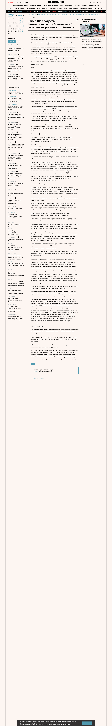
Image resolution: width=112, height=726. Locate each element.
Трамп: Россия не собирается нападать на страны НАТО (15, 300)
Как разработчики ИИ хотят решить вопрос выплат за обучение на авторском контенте (16, 59)
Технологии (55, 5)
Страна (65, 8)
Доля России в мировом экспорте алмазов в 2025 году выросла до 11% (15, 100)
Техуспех (97, 8)
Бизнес (26, 5)
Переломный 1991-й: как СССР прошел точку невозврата (53, 14)
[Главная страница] (56, 2)
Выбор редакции (32, 14)
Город (38, 8)
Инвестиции (47, 5)
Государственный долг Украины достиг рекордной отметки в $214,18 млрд (16, 318)
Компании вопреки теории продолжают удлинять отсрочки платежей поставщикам (15, 176)
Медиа (62, 5)
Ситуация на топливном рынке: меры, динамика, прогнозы (86, 14)
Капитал (59, 8)
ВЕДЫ (11, 8)
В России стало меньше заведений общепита (14, 86)
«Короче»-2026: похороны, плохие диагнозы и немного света (15, 185)
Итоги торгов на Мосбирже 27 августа (15, 240)
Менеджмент (92, 5)
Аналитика (53, 8)
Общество (84, 5)
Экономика (33, 5)
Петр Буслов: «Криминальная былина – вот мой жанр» (15, 193)
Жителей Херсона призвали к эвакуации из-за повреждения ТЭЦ (16, 232)
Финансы (39, 5)
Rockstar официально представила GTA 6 (14, 225)
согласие (44, 723)
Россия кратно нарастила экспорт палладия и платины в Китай (15, 167)
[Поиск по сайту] (94, 2)
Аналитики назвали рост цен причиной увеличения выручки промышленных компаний (15, 136)
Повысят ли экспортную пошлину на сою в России (15, 92)
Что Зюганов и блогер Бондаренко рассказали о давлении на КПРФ (15, 78)
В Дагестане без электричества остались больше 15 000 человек (15, 216)
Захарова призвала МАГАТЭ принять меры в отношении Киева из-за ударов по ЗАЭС (16, 283)
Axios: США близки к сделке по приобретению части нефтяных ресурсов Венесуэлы (16, 248)
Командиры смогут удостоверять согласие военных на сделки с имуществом (14, 309)
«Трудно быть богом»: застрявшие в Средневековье (14, 201)
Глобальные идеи (18, 5)
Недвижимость (69, 5)
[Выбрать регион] (91, 2)
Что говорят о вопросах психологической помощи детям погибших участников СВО (16, 117)
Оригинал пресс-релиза (37, 378)
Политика (77, 5)
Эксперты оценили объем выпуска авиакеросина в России (15, 107)
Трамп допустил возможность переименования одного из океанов (16, 274)
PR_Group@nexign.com (45, 371)
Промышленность (73, 8)
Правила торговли (19, 8)
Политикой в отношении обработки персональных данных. (54, 724)
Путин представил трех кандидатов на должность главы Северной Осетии (15, 257)
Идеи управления (30, 8)
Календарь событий (11, 15)
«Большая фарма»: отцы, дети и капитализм (15, 209)
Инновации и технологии (86, 8)
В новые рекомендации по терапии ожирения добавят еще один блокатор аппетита (16, 49)
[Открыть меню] (104, 2)
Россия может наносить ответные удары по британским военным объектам (14, 127)
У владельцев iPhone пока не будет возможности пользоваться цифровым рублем (15, 69)
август (20, 15)
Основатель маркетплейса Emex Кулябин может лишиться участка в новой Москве (15, 158)
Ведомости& (45, 8)
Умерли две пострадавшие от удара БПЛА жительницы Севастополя (16, 265)
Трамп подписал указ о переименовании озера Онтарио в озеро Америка (15, 291)
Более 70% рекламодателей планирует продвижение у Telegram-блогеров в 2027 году (16, 146)
